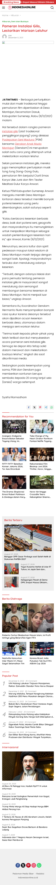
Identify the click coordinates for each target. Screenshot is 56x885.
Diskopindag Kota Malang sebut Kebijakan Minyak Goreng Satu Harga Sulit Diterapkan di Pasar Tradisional (31, 715)
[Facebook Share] (29, 407)
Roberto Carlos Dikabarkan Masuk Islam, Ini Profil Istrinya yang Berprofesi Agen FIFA (26, 636)
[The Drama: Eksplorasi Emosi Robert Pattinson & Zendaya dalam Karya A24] (14, 482)
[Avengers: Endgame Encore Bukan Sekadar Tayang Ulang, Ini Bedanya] (14, 426)
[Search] (52, 7)
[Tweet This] (34, 407)
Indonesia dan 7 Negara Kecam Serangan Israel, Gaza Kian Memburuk (25, 838)
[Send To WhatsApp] (52, 407)
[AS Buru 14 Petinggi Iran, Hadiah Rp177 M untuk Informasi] (28, 766)
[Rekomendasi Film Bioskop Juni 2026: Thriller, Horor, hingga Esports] (42, 454)
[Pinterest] (28, 865)
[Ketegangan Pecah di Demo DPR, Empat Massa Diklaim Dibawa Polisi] (11, 582)
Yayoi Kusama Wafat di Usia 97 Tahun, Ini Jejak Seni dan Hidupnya (36, 568)
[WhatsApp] (39, 865)
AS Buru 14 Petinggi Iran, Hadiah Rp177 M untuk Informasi (24, 787)
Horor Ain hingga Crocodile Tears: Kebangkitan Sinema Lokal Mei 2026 (40, 494)
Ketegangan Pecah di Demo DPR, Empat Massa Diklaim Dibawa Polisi (34, 581)
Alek (10, 35)
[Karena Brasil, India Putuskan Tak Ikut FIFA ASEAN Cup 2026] (42, 648)
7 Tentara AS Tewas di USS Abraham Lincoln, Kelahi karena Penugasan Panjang (26, 818)
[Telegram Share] (46, 407)
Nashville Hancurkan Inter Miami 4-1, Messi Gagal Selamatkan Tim (13, 661)
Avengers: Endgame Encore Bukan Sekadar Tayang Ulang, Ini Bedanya (13, 439)
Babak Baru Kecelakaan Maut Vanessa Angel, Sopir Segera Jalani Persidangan (31, 705)
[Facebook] (18, 865)
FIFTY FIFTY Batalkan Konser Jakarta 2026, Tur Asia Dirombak (12, 466)
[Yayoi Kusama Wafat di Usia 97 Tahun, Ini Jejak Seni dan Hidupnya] (11, 568)
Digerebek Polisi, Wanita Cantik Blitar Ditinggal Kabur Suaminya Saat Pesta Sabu (31, 725)
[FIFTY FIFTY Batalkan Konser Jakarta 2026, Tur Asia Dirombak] (14, 454)
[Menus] (4, 7)
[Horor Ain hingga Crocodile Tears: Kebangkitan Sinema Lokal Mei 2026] (42, 482)
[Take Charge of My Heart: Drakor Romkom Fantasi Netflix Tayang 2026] (42, 426)
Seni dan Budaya (19, 21)
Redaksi (40, 873)
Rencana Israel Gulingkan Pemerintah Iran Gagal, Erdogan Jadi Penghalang (26, 797)
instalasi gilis (10, 131)
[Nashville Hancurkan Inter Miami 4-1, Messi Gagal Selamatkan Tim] (14, 648)
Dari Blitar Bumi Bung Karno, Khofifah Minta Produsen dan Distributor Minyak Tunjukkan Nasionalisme (30, 736)
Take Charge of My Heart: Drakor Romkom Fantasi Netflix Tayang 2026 (41, 439)
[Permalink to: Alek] (4, 36)
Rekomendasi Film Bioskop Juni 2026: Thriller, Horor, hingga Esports (40, 466)
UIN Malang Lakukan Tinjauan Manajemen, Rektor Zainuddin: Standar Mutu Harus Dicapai (31, 684)
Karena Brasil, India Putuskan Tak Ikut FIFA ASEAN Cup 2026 (41, 661)
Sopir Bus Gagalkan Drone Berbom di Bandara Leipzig (24, 828)
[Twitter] (23, 865)
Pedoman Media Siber (23, 873)
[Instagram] (33, 865)
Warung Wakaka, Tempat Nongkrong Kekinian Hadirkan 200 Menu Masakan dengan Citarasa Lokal (31, 695)
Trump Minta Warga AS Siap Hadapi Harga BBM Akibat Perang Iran (25, 807)
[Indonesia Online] (21, 7)
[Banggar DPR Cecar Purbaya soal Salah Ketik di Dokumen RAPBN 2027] (28, 537)
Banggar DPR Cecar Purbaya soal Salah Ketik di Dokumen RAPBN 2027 (27, 557)
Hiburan (6, 21)
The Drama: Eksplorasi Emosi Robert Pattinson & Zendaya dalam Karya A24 (14, 494)
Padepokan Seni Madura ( (19, 139)
